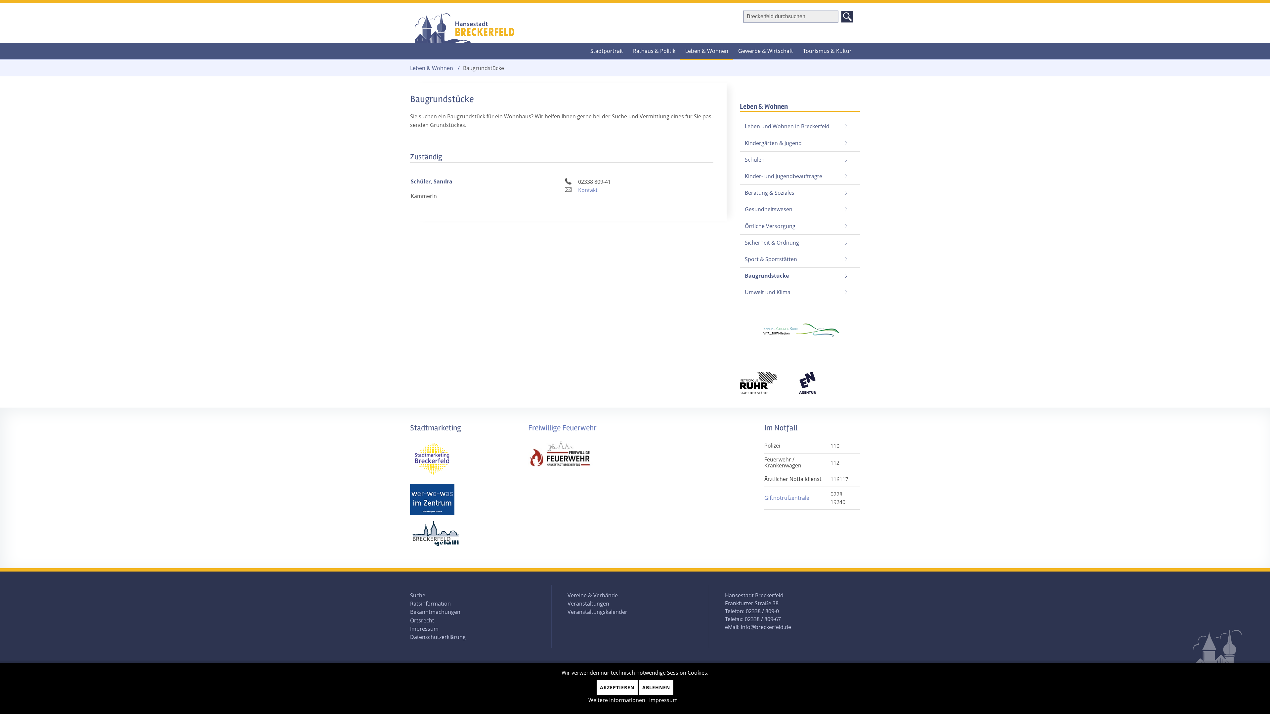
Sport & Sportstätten (771, 259)
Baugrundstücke (764, 273)
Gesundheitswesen (768, 209)
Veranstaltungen (588, 603)
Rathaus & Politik (654, 51)
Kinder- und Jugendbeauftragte (783, 176)
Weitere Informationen (616, 700)
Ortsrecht (422, 620)
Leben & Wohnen (706, 51)
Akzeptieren (617, 687)
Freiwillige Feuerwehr (562, 428)
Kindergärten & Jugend (773, 143)
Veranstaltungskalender (597, 611)
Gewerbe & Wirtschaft (765, 51)
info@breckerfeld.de (766, 627)
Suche (417, 595)
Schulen (755, 159)
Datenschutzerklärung (438, 637)
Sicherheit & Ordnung (772, 242)
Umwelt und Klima (767, 292)
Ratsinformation (430, 603)
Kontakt (588, 190)
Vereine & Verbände (593, 595)
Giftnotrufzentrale (786, 497)
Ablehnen (656, 687)
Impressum (424, 628)
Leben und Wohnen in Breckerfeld (787, 126)
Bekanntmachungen (435, 611)
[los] (847, 16)
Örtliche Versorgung (770, 226)
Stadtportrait (606, 51)
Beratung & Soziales (769, 192)
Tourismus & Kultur (827, 51)
